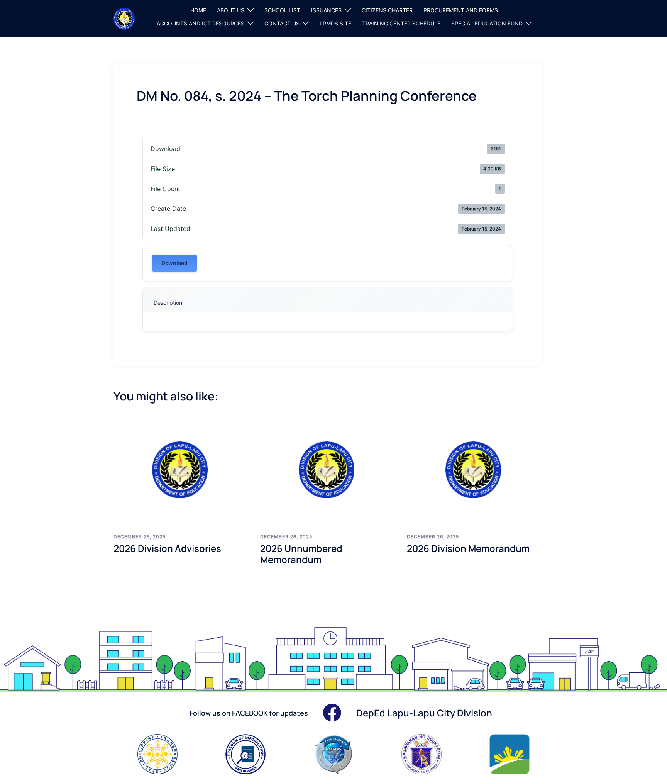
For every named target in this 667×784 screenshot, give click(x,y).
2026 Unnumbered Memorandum (301, 554)
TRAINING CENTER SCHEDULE (401, 23)
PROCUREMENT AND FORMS (460, 10)
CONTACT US (282, 23)
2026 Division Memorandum (468, 548)
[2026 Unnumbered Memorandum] (328, 469)
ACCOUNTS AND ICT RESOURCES (200, 23)
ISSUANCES (326, 10)
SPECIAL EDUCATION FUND (487, 23)
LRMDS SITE (335, 23)
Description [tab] (168, 302)
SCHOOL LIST (282, 10)
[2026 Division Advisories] (181, 469)
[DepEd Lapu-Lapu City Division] (124, 18)
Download (174, 263)
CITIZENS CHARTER (387, 10)
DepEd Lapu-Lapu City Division (424, 712)
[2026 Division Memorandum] (474, 469)
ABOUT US (230, 10)
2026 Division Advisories (167, 548)
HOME (198, 10)
